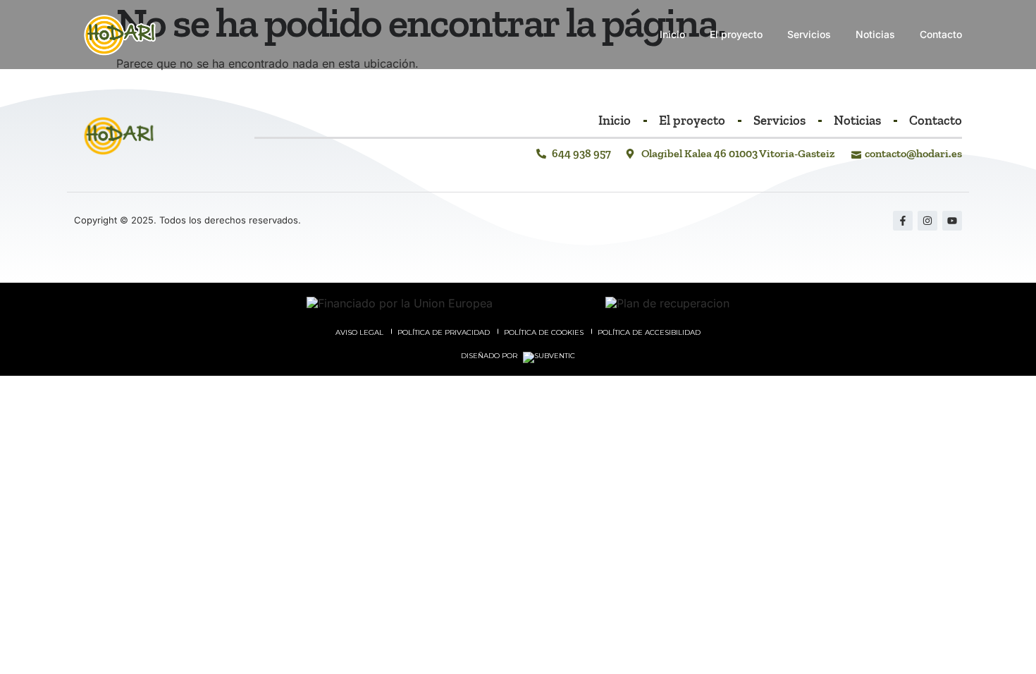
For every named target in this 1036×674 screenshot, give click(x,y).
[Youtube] (952, 221)
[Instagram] (927, 221)
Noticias (875, 34)
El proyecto (736, 34)
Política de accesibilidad (649, 332)
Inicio (672, 34)
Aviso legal (359, 332)
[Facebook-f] (903, 221)
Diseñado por (490, 356)
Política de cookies (544, 332)
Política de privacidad (443, 332)
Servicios (809, 34)
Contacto (941, 34)
